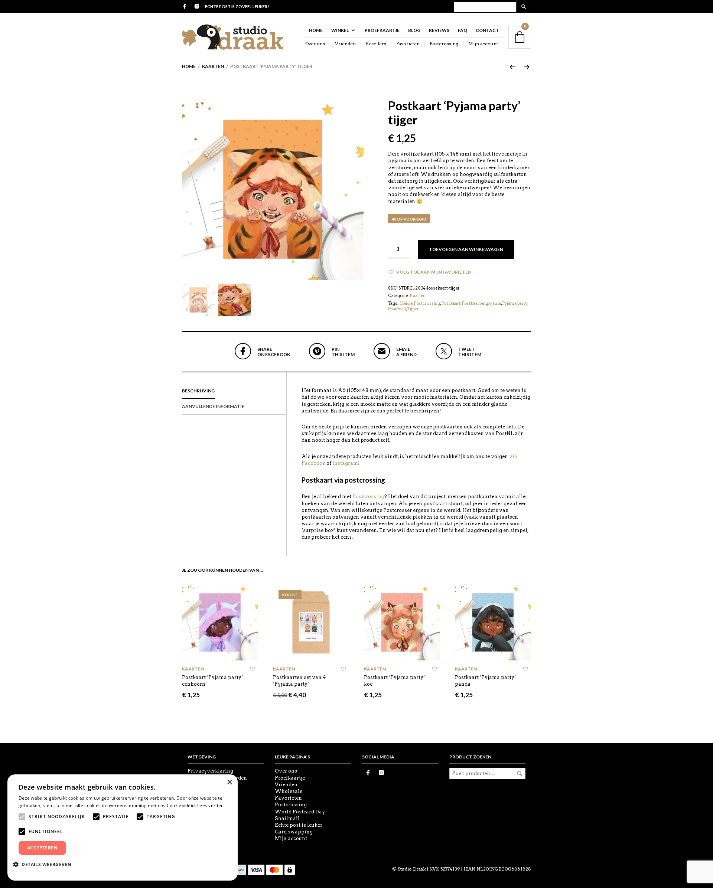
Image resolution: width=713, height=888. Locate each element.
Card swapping (294, 832)
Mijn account (483, 43)
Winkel (340, 30)
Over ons (315, 43)
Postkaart (450, 303)
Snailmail (397, 308)
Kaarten (213, 66)
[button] (45, 864)
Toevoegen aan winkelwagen (466, 249)
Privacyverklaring (210, 771)
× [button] (229, 782)
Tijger (413, 308)
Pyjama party (514, 303)
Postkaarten (474, 303)
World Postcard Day (300, 811)
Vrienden (345, 43)
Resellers (376, 43)
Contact (487, 30)
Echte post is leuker (298, 825)
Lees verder (210, 805)
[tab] (234, 391)
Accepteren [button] (42, 848)
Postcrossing (444, 43)
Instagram (345, 463)
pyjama (494, 303)
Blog (414, 30)
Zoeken (519, 774)
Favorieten (408, 43)
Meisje (406, 303)
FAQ (462, 30)
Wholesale (288, 791)
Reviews (439, 30)
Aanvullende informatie (213, 406)
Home (316, 30)
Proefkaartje (382, 30)
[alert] (122, 827)
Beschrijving (198, 391)
